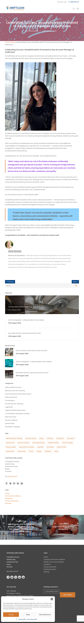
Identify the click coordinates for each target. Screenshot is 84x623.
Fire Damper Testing (13, 593)
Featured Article (11, 397)
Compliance (60, 438)
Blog (12, 42)
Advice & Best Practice (13, 387)
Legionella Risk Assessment (15, 410)
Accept (11, 614)
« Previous (10, 281)
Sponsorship (9, 423)
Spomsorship (10, 451)
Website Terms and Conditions (54, 562)
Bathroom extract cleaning (15, 390)
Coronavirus (70, 438)
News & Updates (11, 420)
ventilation (48, 451)
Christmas (50, 438)
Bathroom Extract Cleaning (14, 438)
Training (39, 451)
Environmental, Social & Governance (18, 394)
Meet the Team (10, 417)
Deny (28, 614)
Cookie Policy (21, 619)
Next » (75, 281)
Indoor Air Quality (67, 443)
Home (7, 42)
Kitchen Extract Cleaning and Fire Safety (20, 596)
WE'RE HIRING (68, 595)
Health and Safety (53, 443)
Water (56, 451)
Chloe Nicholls (33, 31)
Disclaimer (9, 498)
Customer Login (51, 591)
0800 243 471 (13, 476)
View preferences (45, 614)
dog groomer (10, 443)
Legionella (9, 407)
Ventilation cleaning (12, 426)
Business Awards (31, 438)
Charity (41, 438)
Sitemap (8, 503)
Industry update (11, 447)
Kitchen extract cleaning (26, 447)
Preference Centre (50, 569)
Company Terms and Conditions (54, 559)
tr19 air (31, 451)
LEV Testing (50, 447)
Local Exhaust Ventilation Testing (17, 413)
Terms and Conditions (13, 496)
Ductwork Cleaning (23, 443)
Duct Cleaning (11, 591)
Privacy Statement (31, 619)
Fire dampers (10, 400)
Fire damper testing (38, 443)
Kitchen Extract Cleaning (14, 403)
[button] (52, 599)
